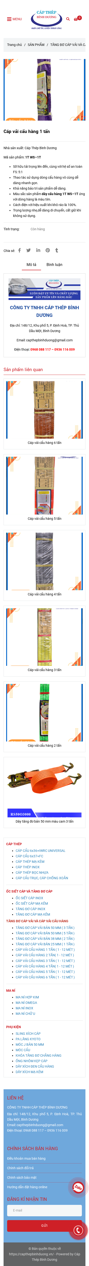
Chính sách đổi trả (20, 1168)
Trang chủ (14, 45)
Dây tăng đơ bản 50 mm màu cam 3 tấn (45, 821)
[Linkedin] (38, 250)
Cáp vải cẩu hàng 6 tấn (44, 443)
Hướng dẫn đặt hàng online (27, 1187)
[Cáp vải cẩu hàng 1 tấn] (47, 19)
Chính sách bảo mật (22, 1178)
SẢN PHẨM (36, 45)
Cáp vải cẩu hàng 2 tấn (44, 746)
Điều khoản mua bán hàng (26, 1159)
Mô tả (31, 264)
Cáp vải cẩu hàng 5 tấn (44, 519)
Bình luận (54, 264)
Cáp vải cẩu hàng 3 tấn (44, 670)
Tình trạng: (12, 229)
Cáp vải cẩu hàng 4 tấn (44, 594)
